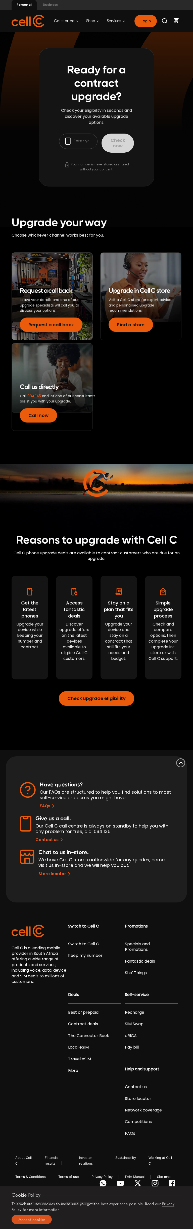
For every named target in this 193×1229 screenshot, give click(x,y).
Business (50, 5)
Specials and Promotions (137, 946)
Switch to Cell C (83, 926)
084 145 (34, 395)
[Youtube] (121, 1185)
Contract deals (83, 1024)
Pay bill (132, 1047)
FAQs (45, 806)
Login (145, 21)
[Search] (164, 21)
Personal (24, 5)
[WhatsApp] (104, 1185)
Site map (164, 1177)
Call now (38, 415)
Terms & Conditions (30, 1177)
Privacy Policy (102, 1177)
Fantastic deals (140, 961)
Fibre (73, 1070)
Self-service (137, 994)
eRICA (131, 1036)
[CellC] (28, 21)
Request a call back (51, 325)
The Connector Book (88, 1036)
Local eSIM (78, 1047)
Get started (64, 21)
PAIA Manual (134, 1177)
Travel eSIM (79, 1059)
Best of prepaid (83, 1012)
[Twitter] (138, 1185)
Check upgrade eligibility (96, 698)
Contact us (47, 840)
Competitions (138, 1121)
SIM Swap (134, 1024)
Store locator (52, 874)
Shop (91, 21)
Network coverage (143, 1110)
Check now (118, 143)
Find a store (130, 325)
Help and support (142, 1069)
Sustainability (125, 1158)
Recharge (134, 1012)
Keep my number (85, 955)
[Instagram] (156, 1185)
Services (114, 21)
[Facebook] (173, 1185)
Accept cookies (31, 1219)
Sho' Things (136, 973)
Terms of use (68, 1177)
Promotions (136, 926)
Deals (73, 994)
